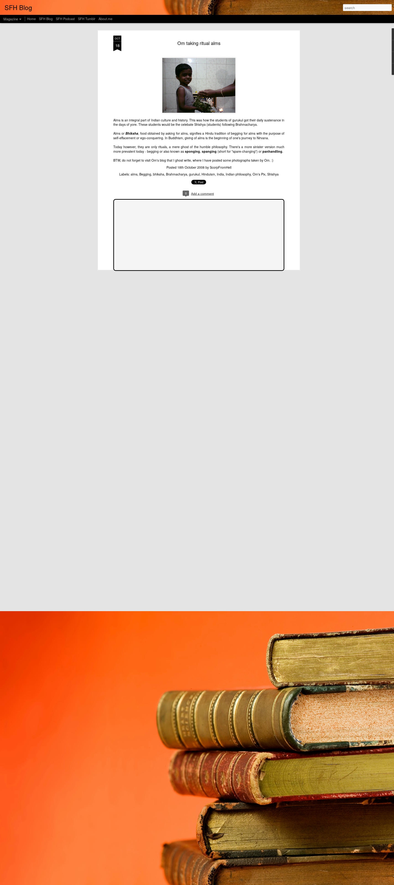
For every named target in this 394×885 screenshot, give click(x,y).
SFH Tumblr (86, 18)
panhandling (272, 151)
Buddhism (175, 138)
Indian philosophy (238, 174)
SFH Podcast (65, 18)
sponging (192, 151)
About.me (105, 18)
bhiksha (158, 174)
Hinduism (208, 174)
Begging (145, 174)
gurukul (237, 120)
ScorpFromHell (220, 167)
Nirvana (262, 138)
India (220, 174)
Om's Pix (259, 174)
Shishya (273, 174)
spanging (209, 151)
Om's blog (158, 160)
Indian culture (161, 120)
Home (31, 18)
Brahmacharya (246, 124)
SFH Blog (46, 18)
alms (184, 133)
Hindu (209, 133)
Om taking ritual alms (198, 43)
